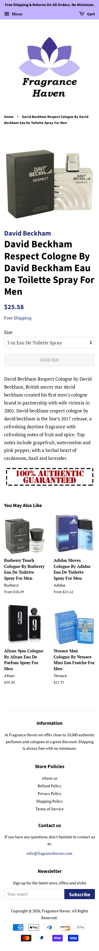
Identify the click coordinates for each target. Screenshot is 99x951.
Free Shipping (17, 318)
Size (8, 332)
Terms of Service (49, 808)
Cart (90, 14)
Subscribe (79, 894)
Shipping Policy (49, 801)
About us (49, 778)
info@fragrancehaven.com (49, 853)
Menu (17, 13)
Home (8, 116)
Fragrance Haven (56, 910)
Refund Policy (49, 785)
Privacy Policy (49, 793)
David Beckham (27, 233)
